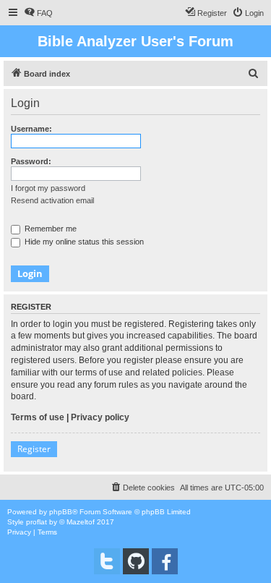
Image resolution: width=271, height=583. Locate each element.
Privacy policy (100, 417)
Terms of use (37, 417)
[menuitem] (38, 13)
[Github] (136, 561)
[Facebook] (165, 561)
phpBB (60, 512)
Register (34, 449)
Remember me (49, 228)
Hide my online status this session (83, 241)
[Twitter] (107, 561)
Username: (31, 128)
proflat (36, 522)
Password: (31, 161)
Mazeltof (80, 522)
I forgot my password (48, 188)
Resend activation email (52, 200)
